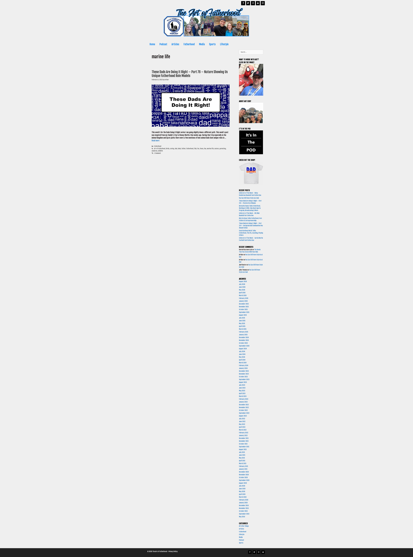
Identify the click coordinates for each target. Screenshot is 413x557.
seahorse (154, 151)
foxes (201, 149)
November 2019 (244, 508)
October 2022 (243, 410)
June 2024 (242, 354)
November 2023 (244, 374)
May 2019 (242, 517)
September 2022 (244, 413)
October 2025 (243, 309)
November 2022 (244, 407)
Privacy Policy (173, 551)
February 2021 (243, 466)
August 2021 (243, 449)
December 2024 (244, 337)
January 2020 (243, 503)
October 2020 (243, 477)
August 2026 (243, 281)
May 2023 (242, 391)
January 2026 (243, 301)
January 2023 (243, 402)
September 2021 (244, 447)
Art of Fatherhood (159, 149)
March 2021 (242, 463)
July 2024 (242, 351)
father (184, 149)
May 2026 (242, 290)
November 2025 (244, 307)
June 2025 (242, 321)
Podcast (163, 44)
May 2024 (242, 357)
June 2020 (242, 489)
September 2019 (244, 514)
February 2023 (243, 399)
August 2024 (243, 349)
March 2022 (242, 430)
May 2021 (242, 458)
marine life (210, 149)
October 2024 (243, 343)
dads (179, 149)
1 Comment (157, 153)
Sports (212, 44)
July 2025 (242, 318)
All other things (244, 526)
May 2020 (242, 491)
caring (172, 149)
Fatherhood (189, 44)
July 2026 (242, 284)
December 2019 (244, 505)
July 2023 (242, 385)
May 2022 (242, 424)
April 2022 (242, 427)
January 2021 (243, 469)
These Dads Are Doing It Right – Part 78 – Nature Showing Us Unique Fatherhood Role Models (190, 74)
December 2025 (244, 304)
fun (205, 149)
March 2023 (243, 396)
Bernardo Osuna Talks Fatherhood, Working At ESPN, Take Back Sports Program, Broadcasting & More (250, 208)
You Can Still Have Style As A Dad (249, 198)
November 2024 (244, 340)
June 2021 (242, 455)
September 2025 (244, 312)
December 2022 (244, 405)
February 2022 (243, 433)
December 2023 (244, 371)
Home (152, 44)
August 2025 (243, 315)
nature (216, 149)
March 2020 (243, 497)
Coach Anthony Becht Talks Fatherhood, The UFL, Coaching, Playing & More (251, 233)
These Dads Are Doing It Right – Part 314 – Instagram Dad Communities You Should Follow (251, 225)
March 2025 (242, 329)
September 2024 (244, 346)
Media (202, 44)
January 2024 (243, 368)
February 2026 (243, 298)
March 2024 (243, 363)
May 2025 (242, 323)
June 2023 (242, 388)
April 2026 (242, 293)
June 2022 (242, 421)
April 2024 (242, 360)
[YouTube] (258, 3)
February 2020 (243, 500)
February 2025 (243, 332)
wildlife (160, 151)
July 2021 (242, 452)
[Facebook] (243, 3)
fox (198, 149)
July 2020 (242, 486)
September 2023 (244, 379)
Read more (155, 140)
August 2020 (243, 483)
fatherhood (189, 149)
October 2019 (243, 511)
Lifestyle (224, 44)
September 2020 (244, 480)
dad (176, 149)
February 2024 (243, 365)
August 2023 (243, 382)
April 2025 (242, 326)
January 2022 (243, 435)
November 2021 (244, 441)
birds (167, 149)
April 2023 (242, 393)
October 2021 (243, 444)
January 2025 (243, 335)
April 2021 (242, 461)
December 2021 (244, 438)
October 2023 (243, 377)
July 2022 (242, 419)
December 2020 (244, 472)
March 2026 (243, 295)
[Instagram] (253, 3)
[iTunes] (263, 3)
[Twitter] (248, 3)
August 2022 (243, 416)
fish (195, 149)
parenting (223, 149)
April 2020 (242, 494)
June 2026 (242, 287)
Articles (175, 44)
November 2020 (244, 475)
